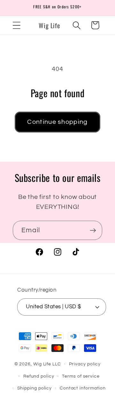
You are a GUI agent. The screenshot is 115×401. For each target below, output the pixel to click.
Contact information (83, 388)
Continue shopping (57, 122)
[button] (16, 25)
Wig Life (42, 364)
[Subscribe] (93, 230)
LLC (56, 364)
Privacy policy (85, 364)
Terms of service (81, 376)
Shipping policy (34, 388)
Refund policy (38, 376)
